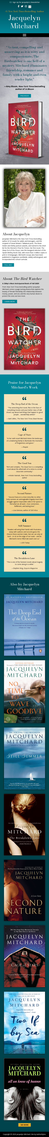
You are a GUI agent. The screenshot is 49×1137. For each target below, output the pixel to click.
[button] (24, 2)
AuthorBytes (41, 1134)
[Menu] (24, 35)
